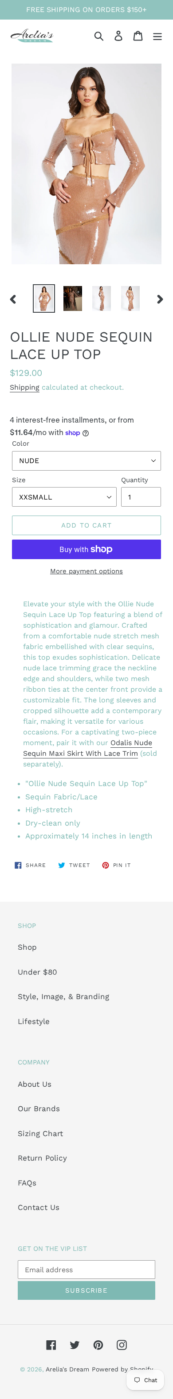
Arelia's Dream (67, 1369)
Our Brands (39, 1108)
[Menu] (157, 35)
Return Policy (42, 1157)
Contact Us (38, 1207)
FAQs (27, 1182)
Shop (27, 947)
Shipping (24, 387)
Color (20, 443)
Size (19, 480)
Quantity (134, 480)
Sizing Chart (40, 1133)
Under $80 (37, 972)
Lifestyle (34, 1021)
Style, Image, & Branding (63, 996)
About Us (34, 1084)
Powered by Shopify (122, 1369)
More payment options (86, 571)
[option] (44, 298)
